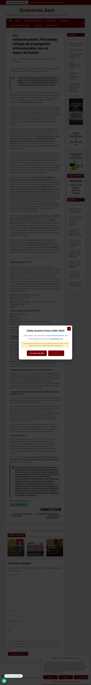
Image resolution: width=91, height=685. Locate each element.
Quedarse (56, 353)
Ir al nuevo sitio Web (37, 353)
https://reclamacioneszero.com (57, 335)
